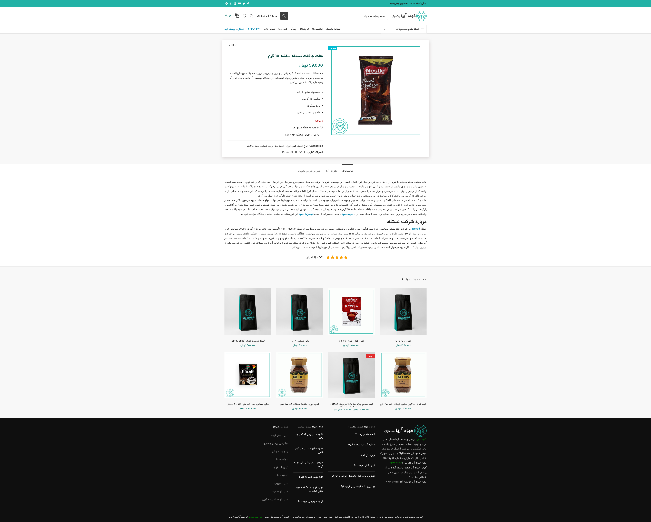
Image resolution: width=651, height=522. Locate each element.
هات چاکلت (253, 146)
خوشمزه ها (282, 459)
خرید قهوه (421, 439)
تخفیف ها (282, 476)
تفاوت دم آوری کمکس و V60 (310, 436)
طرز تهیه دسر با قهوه (311, 477)
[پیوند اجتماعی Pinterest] (235, 3)
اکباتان (240, 29)
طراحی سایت (255, 517)
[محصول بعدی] (229, 45)
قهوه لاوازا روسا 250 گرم (351, 341)
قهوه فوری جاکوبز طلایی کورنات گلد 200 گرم (403, 404)
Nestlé (416, 229)
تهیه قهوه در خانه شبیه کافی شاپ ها (309, 489)
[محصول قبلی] (236, 45)
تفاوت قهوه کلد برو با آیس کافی (308, 450)
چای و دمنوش (280, 451)
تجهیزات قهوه (280, 467)
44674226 (254, 29)
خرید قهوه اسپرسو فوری (275, 500)
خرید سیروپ (281, 484)
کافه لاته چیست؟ (365, 434)
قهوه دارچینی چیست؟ (310, 501)
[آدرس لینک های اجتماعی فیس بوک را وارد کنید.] (248, 3)
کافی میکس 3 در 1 (299, 341)
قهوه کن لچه (368, 455)
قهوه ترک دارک (403, 341)
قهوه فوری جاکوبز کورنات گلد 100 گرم (299, 404)
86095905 (392, 482)
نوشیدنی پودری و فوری (275, 443)
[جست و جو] (284, 16)
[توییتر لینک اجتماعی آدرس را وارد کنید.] (244, 3)
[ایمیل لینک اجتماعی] (239, 3)
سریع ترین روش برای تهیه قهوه (308, 464)
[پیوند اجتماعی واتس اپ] (231, 3)
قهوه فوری (291, 146)
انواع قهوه (303, 146)
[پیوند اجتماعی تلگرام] (226, 3)
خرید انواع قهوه (279, 435)
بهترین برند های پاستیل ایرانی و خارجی (353, 476)
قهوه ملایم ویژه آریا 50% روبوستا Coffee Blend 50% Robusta (351, 406)
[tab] (347, 169)
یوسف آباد (229, 29)
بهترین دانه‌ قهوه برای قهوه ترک (357, 486)
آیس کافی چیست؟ (364, 466)
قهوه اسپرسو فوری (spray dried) (248, 341)
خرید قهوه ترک (280, 492)
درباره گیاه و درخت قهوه (361, 445)
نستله (264, 146)
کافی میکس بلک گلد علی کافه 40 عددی (248, 404)
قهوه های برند (276, 146)
